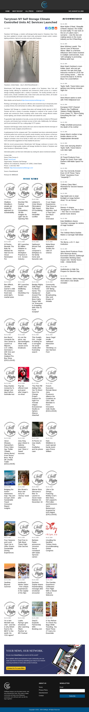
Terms (41, 687)
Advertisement (43, 693)
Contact (41, 695)
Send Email (12, 159)
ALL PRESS (29, 11)
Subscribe (72, 696)
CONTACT (39, 11)
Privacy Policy (43, 690)
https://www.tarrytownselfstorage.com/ (21, 168)
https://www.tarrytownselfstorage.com (33, 100)
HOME (7, 11)
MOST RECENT (17, 11)
